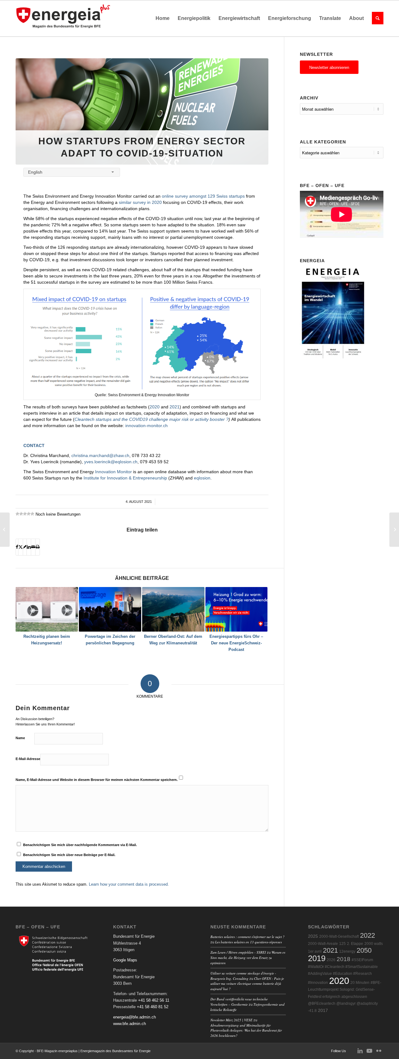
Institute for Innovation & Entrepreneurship (125, 477)
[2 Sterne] (21, 514)
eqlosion (202, 477)
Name (20, 738)
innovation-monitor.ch (146, 425)
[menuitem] (162, 18)
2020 (155, 406)
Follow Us (338, 1051)
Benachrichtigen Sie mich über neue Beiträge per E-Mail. (69, 855)
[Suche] (375, 18)
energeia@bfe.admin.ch (134, 1017)
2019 (316, 958)
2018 (343, 959)
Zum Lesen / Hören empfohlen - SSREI (238, 952)
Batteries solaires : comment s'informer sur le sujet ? (247, 936)
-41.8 (312, 1010)
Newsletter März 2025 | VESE (231, 1020)
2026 (331, 960)
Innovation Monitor (113, 471)
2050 (364, 950)
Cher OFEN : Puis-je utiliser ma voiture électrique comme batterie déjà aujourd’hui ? (247, 983)
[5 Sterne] (32, 514)
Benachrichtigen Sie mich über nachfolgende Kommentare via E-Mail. (80, 845)
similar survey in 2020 (140, 202)
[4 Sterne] (29, 514)
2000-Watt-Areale (323, 943)
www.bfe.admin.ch (129, 1023)
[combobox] (71, 172)
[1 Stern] (17, 514)
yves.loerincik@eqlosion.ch (110, 461)
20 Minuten (359, 982)
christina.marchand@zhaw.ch (100, 455)
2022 (367, 935)
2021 (174, 406)
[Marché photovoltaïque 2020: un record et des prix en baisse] (5, 530)
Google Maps (125, 960)
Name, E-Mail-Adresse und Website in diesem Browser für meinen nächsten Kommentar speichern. (97, 780)
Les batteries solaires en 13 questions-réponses (248, 942)
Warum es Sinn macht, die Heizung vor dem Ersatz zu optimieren (247, 957)
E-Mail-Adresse (28, 759)
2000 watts (373, 943)
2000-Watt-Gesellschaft (339, 936)
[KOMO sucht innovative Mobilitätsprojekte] (394, 530)
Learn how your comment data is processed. (129, 884)
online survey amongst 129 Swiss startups (203, 196)
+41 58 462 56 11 (153, 1000)
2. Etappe (355, 943)
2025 (313, 936)
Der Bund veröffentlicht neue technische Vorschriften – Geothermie (239, 1002)
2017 (323, 1010)
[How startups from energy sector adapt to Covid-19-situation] (142, 111)
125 (342, 943)
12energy (347, 951)
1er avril (315, 951)
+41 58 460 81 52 (152, 1006)
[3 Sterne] (25, 514)
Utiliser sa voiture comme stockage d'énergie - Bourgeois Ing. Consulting (243, 976)
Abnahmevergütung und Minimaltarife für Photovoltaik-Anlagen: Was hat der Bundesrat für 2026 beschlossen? (246, 1030)
